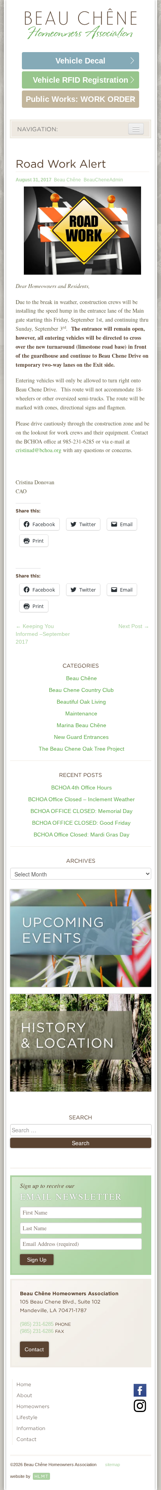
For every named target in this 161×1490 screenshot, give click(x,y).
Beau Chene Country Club (81, 690)
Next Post (133, 626)
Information (30, 1428)
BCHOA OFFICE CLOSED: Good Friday (81, 823)
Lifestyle (27, 1417)
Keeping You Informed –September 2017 (43, 634)
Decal (80, 60)
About (24, 1395)
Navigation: (37, 129)
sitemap (112, 1464)
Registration (80, 80)
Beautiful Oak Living (81, 702)
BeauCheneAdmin (103, 180)
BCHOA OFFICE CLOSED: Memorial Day (81, 811)
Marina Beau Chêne (81, 725)
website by (29, 1476)
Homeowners (32, 1406)
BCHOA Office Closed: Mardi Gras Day (81, 834)
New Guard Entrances (81, 737)
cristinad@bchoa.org (38, 450)
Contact (34, 1349)
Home (23, 1384)
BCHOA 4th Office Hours (81, 787)
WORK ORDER (80, 99)
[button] (82, 230)
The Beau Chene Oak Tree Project (81, 749)
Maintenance (81, 713)
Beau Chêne (67, 180)
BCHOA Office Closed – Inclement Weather (81, 799)
